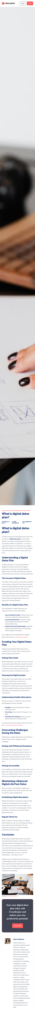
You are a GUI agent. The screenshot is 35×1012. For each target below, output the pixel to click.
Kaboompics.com (12, 896)
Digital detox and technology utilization (16, 510)
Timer (23, 3)
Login (30, 3)
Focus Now (17, 925)
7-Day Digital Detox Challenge (13, 725)
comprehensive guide (21, 637)
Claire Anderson (15, 522)
